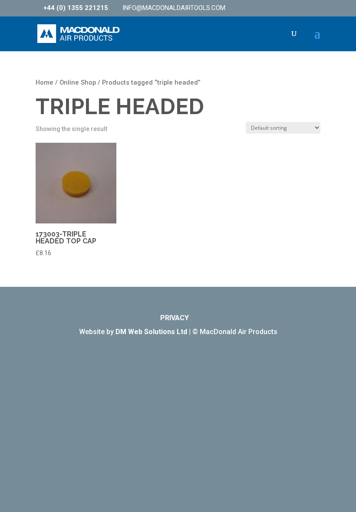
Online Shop (77, 82)
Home (44, 82)
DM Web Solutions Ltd (151, 332)
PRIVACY (174, 318)
